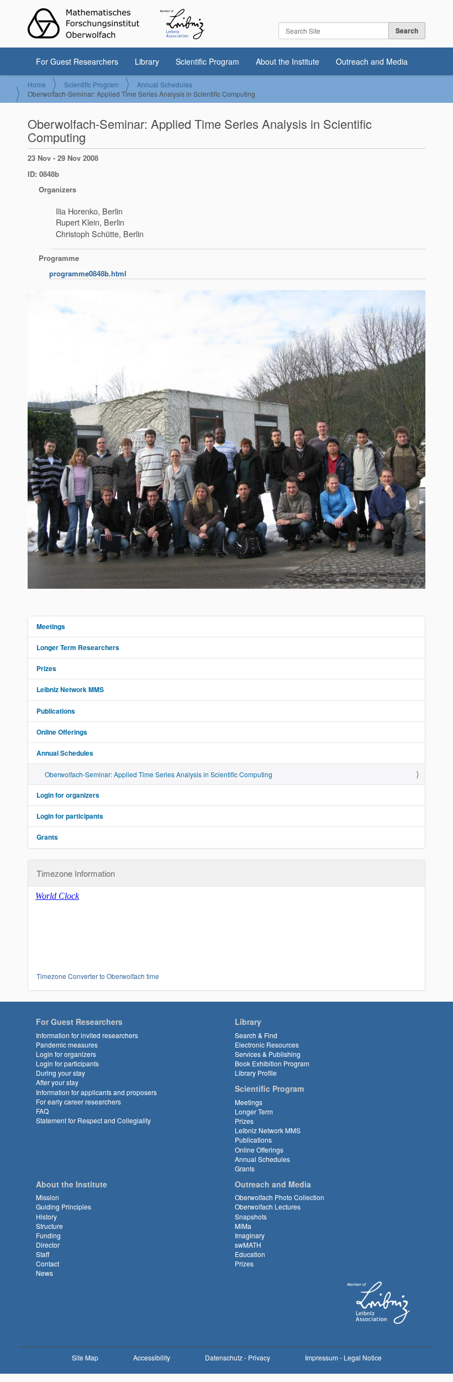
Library (147, 61)
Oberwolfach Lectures (268, 1206)
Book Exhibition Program (272, 1063)
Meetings (50, 626)
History (46, 1216)
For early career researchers (78, 1101)
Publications (55, 711)
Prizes (46, 668)
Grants (47, 837)
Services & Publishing (268, 1054)
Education (250, 1254)
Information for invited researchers (87, 1035)
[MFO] (116, 23)
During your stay (60, 1072)
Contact (47, 1263)
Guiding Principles (63, 1206)
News (44, 1273)
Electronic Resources (267, 1044)
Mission (47, 1197)
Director (48, 1244)
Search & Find (256, 1035)
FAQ (42, 1111)
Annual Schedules (164, 84)
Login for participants (69, 816)
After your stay (57, 1082)
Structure (49, 1226)
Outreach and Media (372, 61)
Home (37, 84)
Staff (42, 1254)
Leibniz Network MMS (70, 689)
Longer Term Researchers (77, 647)
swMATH (248, 1244)
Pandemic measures (67, 1044)
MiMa (243, 1226)
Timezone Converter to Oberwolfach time (97, 976)
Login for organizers (67, 795)
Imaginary (250, 1235)
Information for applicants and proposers (96, 1092)
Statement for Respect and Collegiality (93, 1120)
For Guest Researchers (77, 61)
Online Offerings (61, 732)
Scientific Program (207, 61)
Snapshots (251, 1216)
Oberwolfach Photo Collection (279, 1197)
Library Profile (256, 1072)
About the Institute (287, 61)
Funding (48, 1235)
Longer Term (254, 1111)
